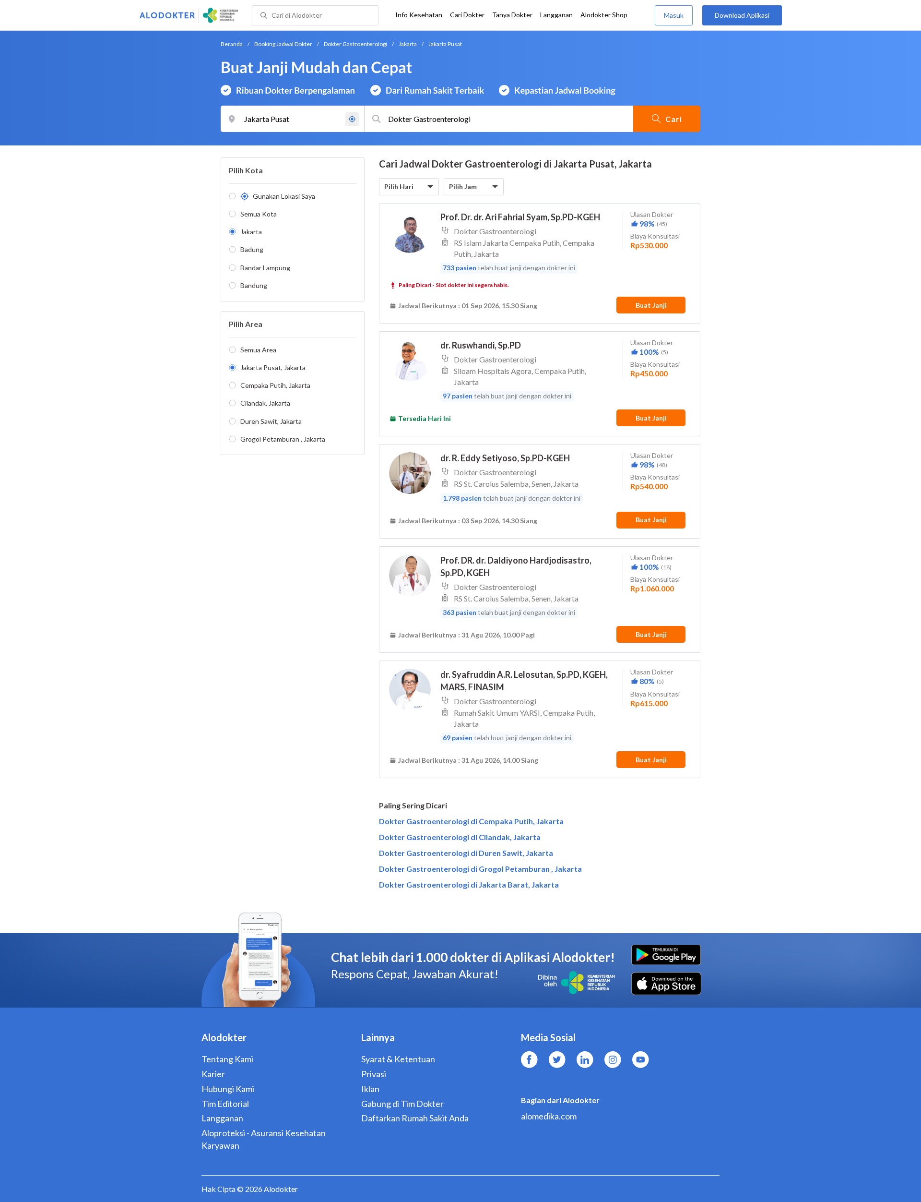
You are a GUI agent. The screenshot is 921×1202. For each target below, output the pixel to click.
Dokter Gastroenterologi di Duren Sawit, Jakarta (466, 852)
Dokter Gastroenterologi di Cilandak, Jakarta (460, 836)
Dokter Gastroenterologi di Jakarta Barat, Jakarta (469, 884)
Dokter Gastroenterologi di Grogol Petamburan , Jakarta (480, 868)
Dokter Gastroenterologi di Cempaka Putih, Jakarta (471, 821)
